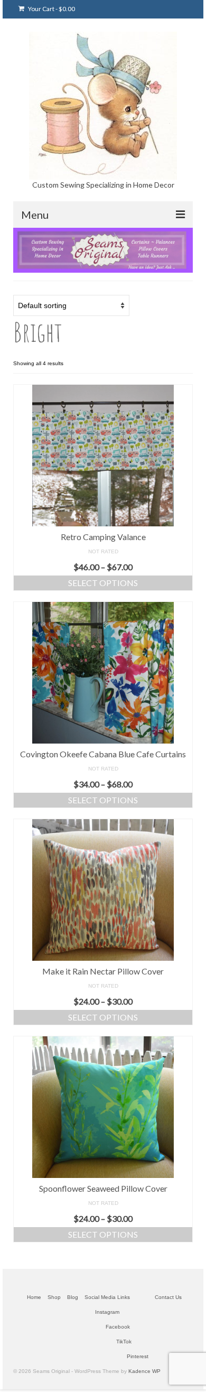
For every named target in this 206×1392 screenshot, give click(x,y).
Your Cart (51, 9)
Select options (103, 583)
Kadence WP (144, 1371)
